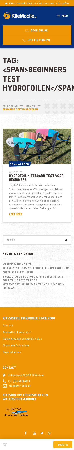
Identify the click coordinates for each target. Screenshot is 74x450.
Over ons (8, 325)
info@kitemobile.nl (19, 385)
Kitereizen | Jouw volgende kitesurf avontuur (36, 268)
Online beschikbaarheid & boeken (22, 339)
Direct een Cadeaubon (16, 345)
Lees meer (23, 214)
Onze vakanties (12, 352)
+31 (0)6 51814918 (19, 381)
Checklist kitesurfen (18, 272)
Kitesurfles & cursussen (17, 332)
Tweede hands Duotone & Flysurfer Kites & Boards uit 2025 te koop (33, 278)
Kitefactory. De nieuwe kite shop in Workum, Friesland (34, 286)
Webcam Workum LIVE (17, 263)
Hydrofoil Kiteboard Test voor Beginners (36, 177)
